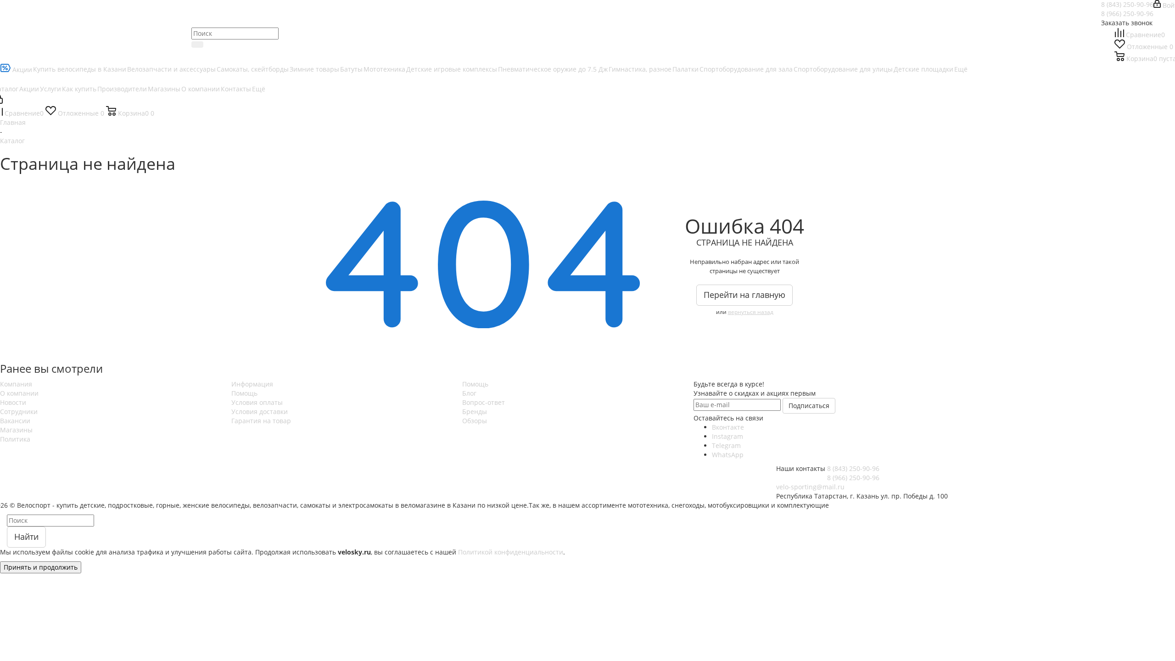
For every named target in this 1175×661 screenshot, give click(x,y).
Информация (252, 384)
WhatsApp (728, 454)
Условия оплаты (257, 402)
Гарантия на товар (261, 420)
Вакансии (15, 420)
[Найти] (197, 44)
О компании (19, 393)
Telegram (726, 445)
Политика (15, 439)
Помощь (244, 393)
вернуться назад (750, 312)
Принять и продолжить (41, 567)
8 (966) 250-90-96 (1127, 13)
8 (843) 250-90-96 (1127, 4)
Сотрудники (19, 411)
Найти (26, 536)
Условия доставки (259, 411)
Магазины (16, 430)
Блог (469, 393)
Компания (16, 384)
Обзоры (474, 420)
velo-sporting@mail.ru (810, 486)
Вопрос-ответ (483, 402)
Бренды (474, 411)
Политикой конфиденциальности (510, 552)
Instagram (727, 436)
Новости (13, 402)
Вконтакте (728, 427)
